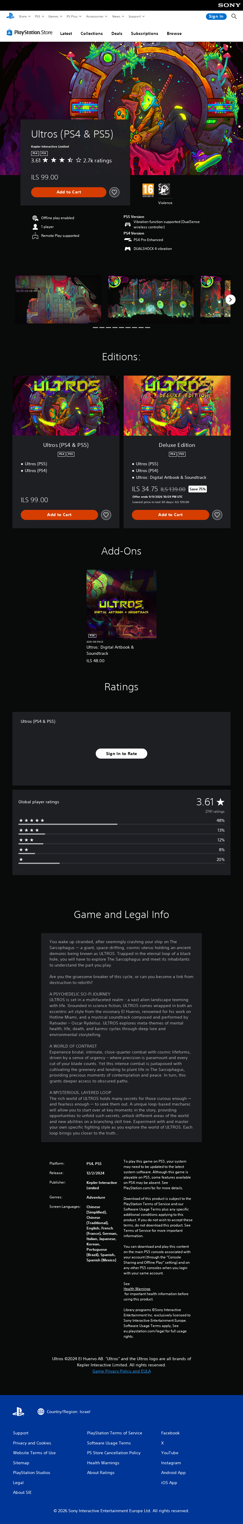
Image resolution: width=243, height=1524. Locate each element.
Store (23, 16)
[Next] (231, 300)
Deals (116, 33)
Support (134, 16)
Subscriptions (144, 33)
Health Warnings (137, 1289)
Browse (174, 33)
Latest (66, 33)
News (116, 16)
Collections (92, 33)
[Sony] (229, 9)
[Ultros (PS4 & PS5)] (58, 299)
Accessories (94, 16)
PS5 (37, 16)
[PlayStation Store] (31, 32)
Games (53, 16)
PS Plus (72, 16)
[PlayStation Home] (10, 16)
